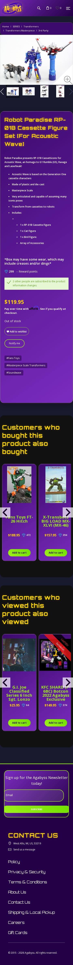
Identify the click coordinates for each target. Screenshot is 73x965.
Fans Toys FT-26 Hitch (19, 519)
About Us (17, 892)
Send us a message (24, 849)
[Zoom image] (68, 80)
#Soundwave (13, 372)
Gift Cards (17, 933)
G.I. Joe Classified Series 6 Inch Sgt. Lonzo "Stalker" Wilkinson (19, 697)
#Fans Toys (12, 358)
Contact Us (19, 902)
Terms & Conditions (27, 882)
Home (5, 26)
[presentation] (5, 512)
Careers (16, 922)
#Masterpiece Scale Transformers (25, 365)
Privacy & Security (26, 872)
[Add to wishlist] (6, 469)
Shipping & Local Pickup (31, 912)
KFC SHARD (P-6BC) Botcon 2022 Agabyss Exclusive (55, 693)
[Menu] (68, 8)
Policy (14, 862)
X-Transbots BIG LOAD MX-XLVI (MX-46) (55, 521)
